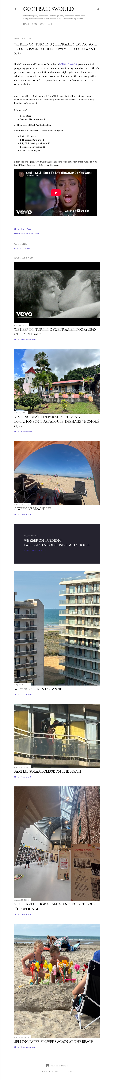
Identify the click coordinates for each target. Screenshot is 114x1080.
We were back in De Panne (38, 688)
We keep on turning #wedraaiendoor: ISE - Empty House (57, 542)
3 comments (26, 694)
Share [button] (16, 229)
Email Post (26, 229)
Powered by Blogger (59, 1066)
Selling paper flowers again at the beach (54, 1041)
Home (26, 24)
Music (22, 233)
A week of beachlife (32, 508)
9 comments (26, 431)
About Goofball (42, 24)
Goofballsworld (48, 8)
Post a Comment (22, 248)
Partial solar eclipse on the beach (47, 771)
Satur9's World (68, 64)
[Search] (98, 8)
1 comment (26, 514)
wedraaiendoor (32, 233)
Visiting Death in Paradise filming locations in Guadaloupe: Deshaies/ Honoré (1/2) (56, 421)
